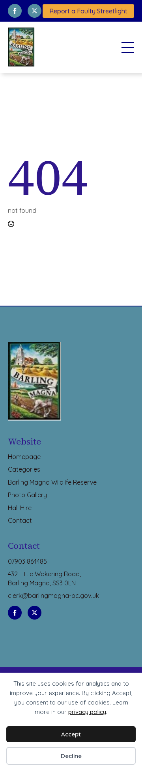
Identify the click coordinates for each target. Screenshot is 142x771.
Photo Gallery (27, 495)
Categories (24, 469)
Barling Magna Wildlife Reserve (52, 482)
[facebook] (15, 11)
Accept (71, 734)
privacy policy (87, 712)
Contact (20, 520)
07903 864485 (27, 561)
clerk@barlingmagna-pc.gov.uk (53, 595)
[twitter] (34, 11)
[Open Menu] (127, 47)
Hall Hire (20, 508)
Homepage (24, 457)
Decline (71, 756)
